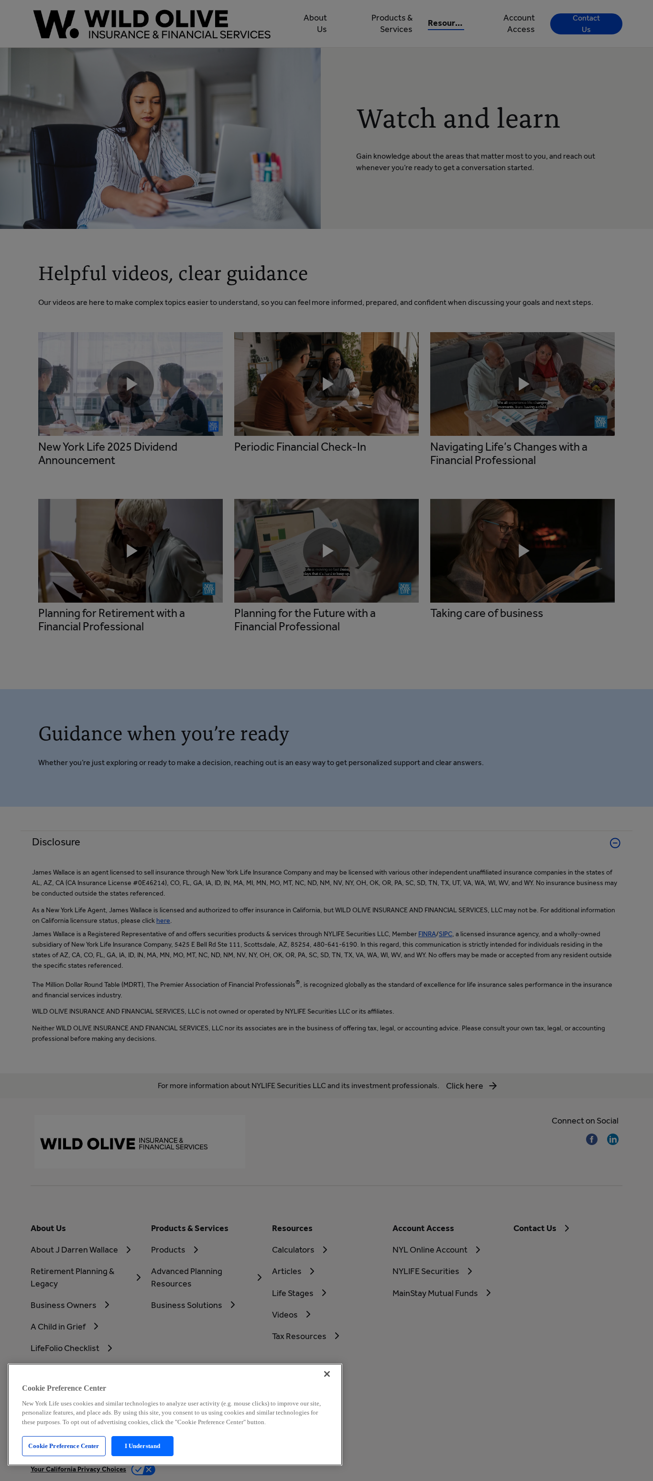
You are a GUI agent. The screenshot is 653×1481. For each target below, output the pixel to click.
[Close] (326, 1373)
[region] (175, 1414)
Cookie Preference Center (63, 1445)
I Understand (143, 1445)
